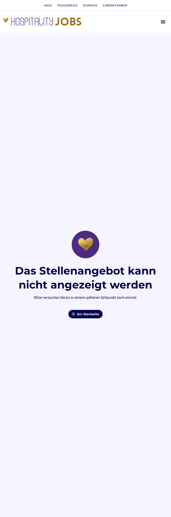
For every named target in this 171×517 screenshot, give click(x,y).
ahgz (48, 5)
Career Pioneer (115, 5)
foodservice (67, 5)
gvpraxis (90, 5)
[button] (163, 21)
